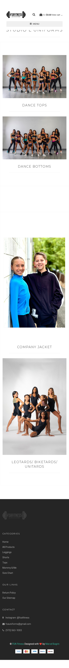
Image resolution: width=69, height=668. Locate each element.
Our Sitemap (8, 598)
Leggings (7, 552)
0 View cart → (53, 15)
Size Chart (7, 573)
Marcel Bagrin (52, 644)
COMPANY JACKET (34, 347)
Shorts (5, 557)
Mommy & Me (9, 567)
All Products (8, 547)
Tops (4, 562)
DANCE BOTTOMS (34, 166)
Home (5, 542)
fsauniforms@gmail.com (18, 624)
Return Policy (9, 592)
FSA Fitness (18, 644)
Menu (36, 24)
